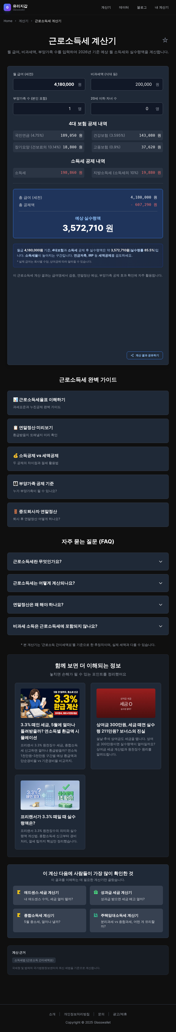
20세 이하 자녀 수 (104, 98)
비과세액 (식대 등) (104, 74)
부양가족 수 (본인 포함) (30, 98)
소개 (52, 1014)
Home (8, 21)
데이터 (124, 7)
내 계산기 (162, 7)
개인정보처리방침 (77, 1014)
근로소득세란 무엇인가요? (37, 561)
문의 (101, 1014)
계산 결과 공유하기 (147, 355)
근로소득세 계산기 (48, 21)
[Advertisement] (88, 314)
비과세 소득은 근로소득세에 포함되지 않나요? (55, 626)
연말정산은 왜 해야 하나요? (38, 604)
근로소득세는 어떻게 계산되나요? (44, 583)
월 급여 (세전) (23, 74)
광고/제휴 (120, 1014)
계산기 (106, 7)
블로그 (142, 7)
